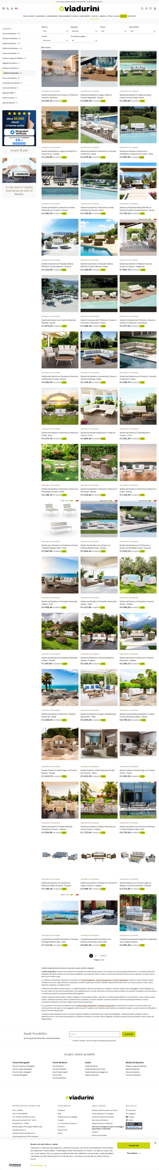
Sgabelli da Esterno (11, 63)
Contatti (60, 1120)
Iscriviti (129, 1034)
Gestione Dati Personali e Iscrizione (105, 1110)
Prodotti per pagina (78, 36)
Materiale (74, 27)
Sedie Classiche (91, 1066)
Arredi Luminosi (9, 98)
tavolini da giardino (120, 980)
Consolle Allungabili (19, 1075)
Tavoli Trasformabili (59, 1072)
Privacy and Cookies (99, 1135)
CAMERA (103, 16)
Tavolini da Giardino (11, 38)
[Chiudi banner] (155, 1143)
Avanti (102, 956)
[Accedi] (146, 8)
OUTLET (124, 16)
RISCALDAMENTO (65, 16)
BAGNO (75, 16)
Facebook (132, 1110)
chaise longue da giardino (87, 1005)
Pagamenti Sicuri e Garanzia (102, 1123)
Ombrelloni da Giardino (12, 83)
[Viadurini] (79, 8)
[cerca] (142, 8)
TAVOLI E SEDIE (29, 16)
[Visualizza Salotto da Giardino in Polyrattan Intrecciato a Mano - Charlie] (72, 618)
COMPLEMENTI (84, 16)
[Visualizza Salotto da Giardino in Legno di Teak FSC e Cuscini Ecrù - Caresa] (72, 112)
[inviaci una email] (3, 8)
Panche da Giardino (10, 68)
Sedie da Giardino (11, 43)
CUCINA (117, 16)
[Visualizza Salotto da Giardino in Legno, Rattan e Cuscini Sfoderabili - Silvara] (111, 55)
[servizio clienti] (8, 8)
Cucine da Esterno (10, 88)
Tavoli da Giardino (11, 33)
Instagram (132, 1114)
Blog (59, 1114)
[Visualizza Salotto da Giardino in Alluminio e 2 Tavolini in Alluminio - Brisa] (111, 112)
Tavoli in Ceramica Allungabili (23, 1066)
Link (113, 1041)
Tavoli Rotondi (57, 1066)
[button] (55, 31)
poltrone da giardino (104, 980)
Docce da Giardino (11, 78)
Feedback (61, 1110)
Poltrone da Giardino (12, 48)
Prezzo (102, 27)
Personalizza (132, 1153)
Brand (60, 1133)
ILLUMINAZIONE (52, 16)
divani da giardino (88, 980)
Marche (44, 27)
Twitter (130, 1120)
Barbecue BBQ (9, 93)
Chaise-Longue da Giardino (14, 58)
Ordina (44, 36)
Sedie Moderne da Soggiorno (96, 1072)
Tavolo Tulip (57, 1075)
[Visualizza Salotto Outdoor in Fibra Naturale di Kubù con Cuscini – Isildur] (111, 731)
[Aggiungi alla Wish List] (72, 61)
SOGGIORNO (40, 16)
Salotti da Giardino (13, 73)
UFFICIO (110, 16)
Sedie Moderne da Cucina (95, 1069)
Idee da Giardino (10, 103)
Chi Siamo (61, 1127)
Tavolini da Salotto (59, 1069)
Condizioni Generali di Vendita (103, 1117)
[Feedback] (12, 8)
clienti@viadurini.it (19, 1130)
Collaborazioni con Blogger (67, 1117)
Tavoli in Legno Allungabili (22, 1069)
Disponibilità (134, 27)
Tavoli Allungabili (21, 1062)
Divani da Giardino (10, 53)
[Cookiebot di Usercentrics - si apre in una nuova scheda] (15, 1165)
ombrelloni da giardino (106, 1005)
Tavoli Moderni (59, 1062)
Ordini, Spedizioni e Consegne (103, 1114)
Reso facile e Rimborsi (100, 1120)
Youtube (131, 1117)
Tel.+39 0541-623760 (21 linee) (23, 1117)
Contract (132, 16)
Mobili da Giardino (135, 1062)
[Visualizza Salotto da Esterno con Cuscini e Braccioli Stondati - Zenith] (72, 281)
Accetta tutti (134, 1145)
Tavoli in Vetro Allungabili (21, 1072)
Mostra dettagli (36, 1165)
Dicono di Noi (62, 1130)
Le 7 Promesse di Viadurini (67, 1123)
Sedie (88, 1062)
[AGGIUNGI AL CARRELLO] (72, 55)
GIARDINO (95, 16)
